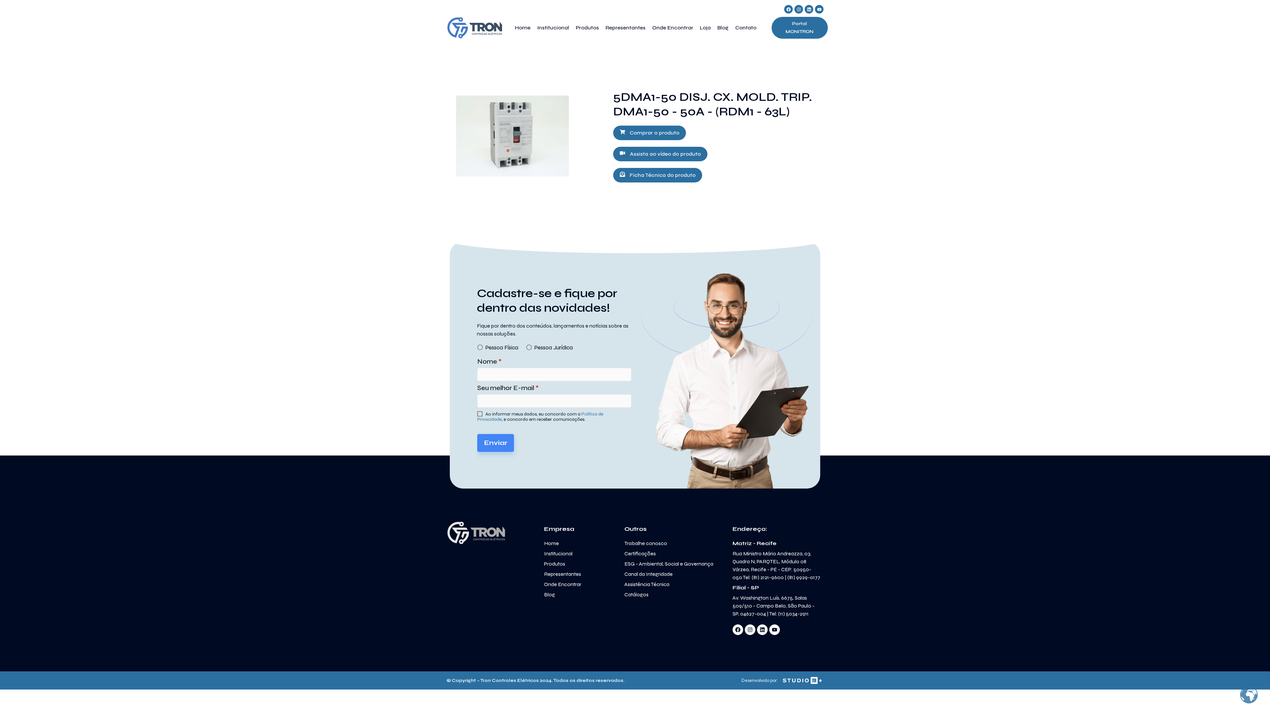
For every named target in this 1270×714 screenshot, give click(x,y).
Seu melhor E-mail (508, 388)
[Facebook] (788, 9)
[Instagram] (798, 9)
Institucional (553, 27)
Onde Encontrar (672, 27)
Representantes (626, 27)
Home (522, 27)
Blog (723, 27)
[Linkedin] (809, 9)
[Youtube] (819, 9)
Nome (489, 361)
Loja (705, 27)
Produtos (587, 27)
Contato (745, 27)
